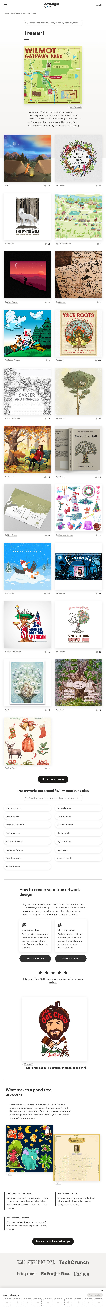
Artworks (27, 13)
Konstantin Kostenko (65, 535)
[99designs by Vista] (51, 5)
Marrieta (10, 476)
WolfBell (61, 593)
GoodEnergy (12, 768)
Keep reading (72, 1204)
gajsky (10, 1174)
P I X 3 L (10, 593)
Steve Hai (10, 243)
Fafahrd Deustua (13, 360)
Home (6, 13)
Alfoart (61, 710)
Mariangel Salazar (14, 651)
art (71, 125)
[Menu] (5, 5)
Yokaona (61, 476)
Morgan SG (28, 1064)
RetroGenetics (12, 302)
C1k (8, 185)
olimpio (61, 360)
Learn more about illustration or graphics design (55, 1067)
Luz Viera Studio (76, 107)
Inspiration (16, 13)
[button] (102, 1291)
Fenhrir (58, 1183)
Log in (99, 5)
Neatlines (61, 185)
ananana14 (62, 418)
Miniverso (62, 302)
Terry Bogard (12, 535)
